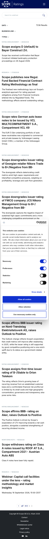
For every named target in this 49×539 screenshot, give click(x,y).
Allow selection (24, 307)
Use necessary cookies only (24, 314)
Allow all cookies (24, 299)
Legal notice (24, 528)
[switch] (43, 268)
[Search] (44, 15)
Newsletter (25, 521)
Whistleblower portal (24, 525)
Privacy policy (24, 532)
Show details (37, 292)
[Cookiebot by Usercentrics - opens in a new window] (36, 222)
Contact (24, 517)
